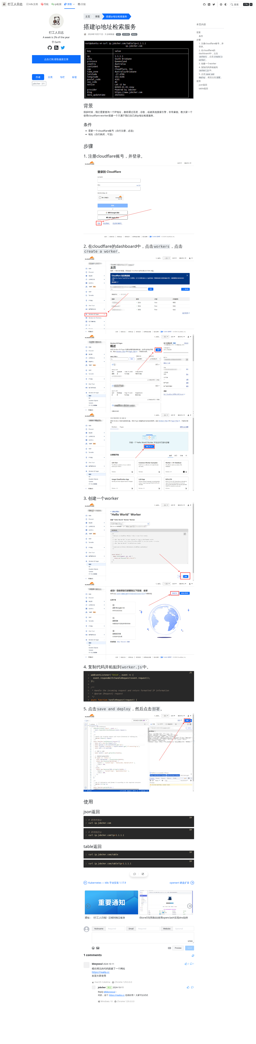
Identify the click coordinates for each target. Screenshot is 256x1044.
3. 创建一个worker (207, 63)
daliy (134, 34)
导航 (46, 4)
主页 (87, 16)
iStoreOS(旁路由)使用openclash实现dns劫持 (163, 917)
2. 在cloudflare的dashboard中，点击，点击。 (210, 55)
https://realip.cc (100, 972)
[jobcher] (85, 34)
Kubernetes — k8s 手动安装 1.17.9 (107, 882)
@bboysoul (109, 991)
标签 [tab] (74, 77)
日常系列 (126, 34)
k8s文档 (33, 4)
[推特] (213, 4)
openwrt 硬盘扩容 (179, 882)
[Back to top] (251, 1039)
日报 (83, 4)
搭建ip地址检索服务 (116, 16)
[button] (74, 4)
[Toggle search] (231, 4)
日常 (118, 34)
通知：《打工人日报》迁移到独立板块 (105, 917)
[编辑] (143, 874)
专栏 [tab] (62, 77)
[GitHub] (204, 4)
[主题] (225, 4)
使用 (198, 81)
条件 (201, 36)
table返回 (203, 88)
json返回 (203, 84)
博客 (69, 4)
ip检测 (58, 4)
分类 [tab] (50, 77)
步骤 (198, 39)
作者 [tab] (38, 77)
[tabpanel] (56, 83)
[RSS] (209, 4)
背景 (198, 32)
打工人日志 (15, 4)
